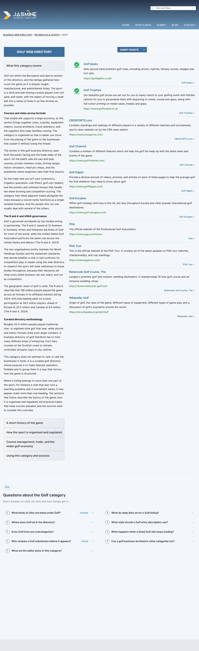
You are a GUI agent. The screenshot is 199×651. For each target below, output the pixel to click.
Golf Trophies (92, 90)
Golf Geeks (91, 64)
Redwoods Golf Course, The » (179, 290)
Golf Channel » (187, 164)
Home (126, 25)
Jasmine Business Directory (20, 15)
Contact (190, 25)
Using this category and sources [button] (28, 455)
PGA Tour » (188, 264)
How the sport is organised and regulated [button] (34, 432)
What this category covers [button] (24, 65)
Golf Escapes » (186, 216)
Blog (175, 25)
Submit (161, 25)
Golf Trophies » (186, 113)
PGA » (191, 238)
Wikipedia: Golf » (185, 316)
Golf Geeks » (187, 82)
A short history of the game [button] (24, 422)
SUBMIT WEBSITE (129, 49)
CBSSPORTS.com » (184, 139)
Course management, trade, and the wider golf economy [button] (30, 444)
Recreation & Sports (47, 34)
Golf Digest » (187, 190)
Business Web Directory (17, 34)
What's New (143, 25)
